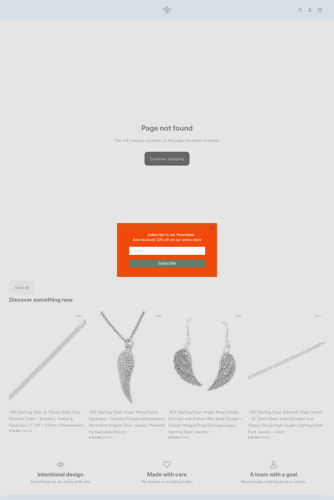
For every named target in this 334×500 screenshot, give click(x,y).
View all (22, 287)
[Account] (310, 10)
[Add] (79, 400)
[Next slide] (79, 359)
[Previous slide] (16, 359)
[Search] (300, 10)
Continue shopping (167, 158)
